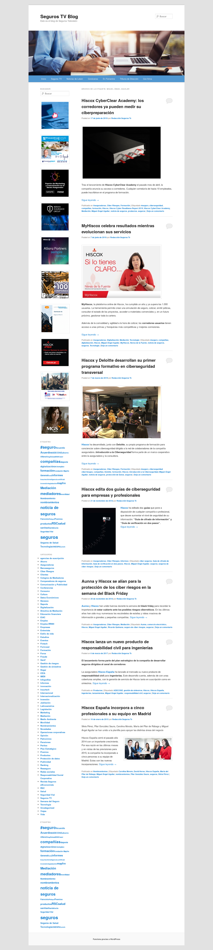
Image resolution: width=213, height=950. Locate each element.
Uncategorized (47, 807)
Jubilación (45, 702)
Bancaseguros (47, 568)
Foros (43, 653)
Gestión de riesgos (49, 663)
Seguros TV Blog (59, 16)
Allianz (43, 456)
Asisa (52, 456)
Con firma (147, 78)
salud (61, 523)
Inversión (44, 699)
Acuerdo (60, 447)
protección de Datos (115, 474)
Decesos (44, 600)
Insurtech (44, 479)
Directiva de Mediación (51, 610)
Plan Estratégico (48, 748)
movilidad (65, 494)
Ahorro (43, 561)
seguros (141, 211)
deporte (64, 461)
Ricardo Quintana (115, 627)
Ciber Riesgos (113, 205)
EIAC (42, 617)
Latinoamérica (47, 705)
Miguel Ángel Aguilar (101, 211)
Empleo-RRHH (47, 623)
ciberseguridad (156, 205)
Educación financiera (50, 614)
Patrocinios (45, 738)
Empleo (44, 620)
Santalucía (53, 527)
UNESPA (56, 546)
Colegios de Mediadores (52, 577)
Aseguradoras (99, 205)
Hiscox (105, 208)
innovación (45, 686)
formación (96, 208)
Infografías (45, 679)
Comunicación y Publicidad (53, 584)
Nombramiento (47, 498)
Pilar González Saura (140, 774)
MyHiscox (124, 342)
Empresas (45, 627)
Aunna (143, 624)
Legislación (46, 709)
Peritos (43, 745)
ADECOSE (118, 690)
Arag (48, 456)
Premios (58, 518)
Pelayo (51, 519)
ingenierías (86, 693)
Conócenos (93, 78)
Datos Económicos (49, 597)
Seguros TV (56, 78)
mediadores (50, 493)
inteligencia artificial (56, 479)
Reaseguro (45, 768)
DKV (56, 466)
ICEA (42, 673)
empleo (61, 466)
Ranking (44, 765)
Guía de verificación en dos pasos (108, 563)
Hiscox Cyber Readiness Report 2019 (126, 208)
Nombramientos (100, 771)
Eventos (44, 640)
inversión (44, 483)
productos (132, 211)
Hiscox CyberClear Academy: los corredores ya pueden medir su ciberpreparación (113, 106)
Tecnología (134, 340)
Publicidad (45, 761)
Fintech (44, 643)
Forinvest (44, 646)
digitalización (87, 342)
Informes (124, 561)
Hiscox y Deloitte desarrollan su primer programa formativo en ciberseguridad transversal (119, 366)
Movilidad (45, 722)
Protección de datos (50, 758)
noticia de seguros (119, 211)
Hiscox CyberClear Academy (157, 208)
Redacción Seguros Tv (121, 118)
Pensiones (45, 742)
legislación (52, 483)
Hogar (43, 669)
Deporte (44, 604)
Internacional (46, 692)
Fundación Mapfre (61, 471)
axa (56, 456)
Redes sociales (47, 771)
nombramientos (123, 774)
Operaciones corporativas (52, 732)
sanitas (44, 527)
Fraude (43, 656)
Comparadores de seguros (53, 581)
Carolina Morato (126, 771)
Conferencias (46, 587)
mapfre (61, 483)
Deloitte (107, 471)
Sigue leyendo (90, 200)
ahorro (65, 452)
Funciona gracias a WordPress (106, 939)
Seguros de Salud (49, 542)
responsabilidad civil (133, 693)
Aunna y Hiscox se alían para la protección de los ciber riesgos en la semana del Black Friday (116, 587)
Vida (42, 814)
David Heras (139, 771)
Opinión (44, 735)
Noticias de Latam (75, 78)
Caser (60, 456)
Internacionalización (50, 696)
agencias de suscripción (52, 558)
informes (57, 475)
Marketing (45, 712)
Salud (43, 791)
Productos (97, 690)
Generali (44, 475)
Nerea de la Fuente (138, 342)
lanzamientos (98, 693)
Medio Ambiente (48, 719)
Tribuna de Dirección (129, 78)
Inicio (43, 78)
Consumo (45, 591)
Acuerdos (46, 452)
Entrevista (45, 630)
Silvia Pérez (163, 774)
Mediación (86, 211)
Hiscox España (157, 690)
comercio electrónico (156, 624)
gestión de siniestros (133, 690)
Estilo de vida (47, 633)
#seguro (144, 205)
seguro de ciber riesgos (134, 627)
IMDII (42, 676)
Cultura (43, 594)
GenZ (43, 659)
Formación (125, 205)
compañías (86, 208)
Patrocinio (44, 519)
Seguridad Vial (46, 531)
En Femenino (109, 78)
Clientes (44, 574)
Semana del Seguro (49, 801)
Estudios (44, 637)
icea (50, 475)
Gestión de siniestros (50, 666)
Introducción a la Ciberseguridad (143, 471)
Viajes (43, 811)
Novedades (45, 728)
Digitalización (113, 340)
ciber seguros (146, 561)
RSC (55, 523)
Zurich (62, 547)
